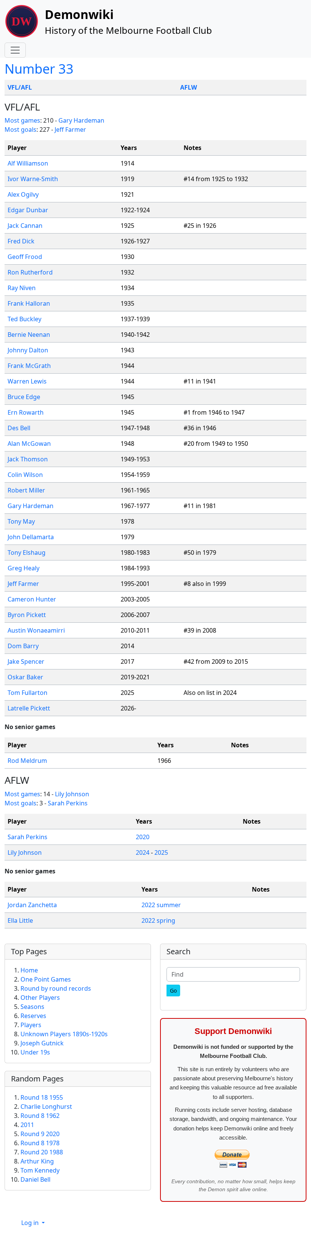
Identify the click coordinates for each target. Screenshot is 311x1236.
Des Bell (19, 428)
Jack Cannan (25, 225)
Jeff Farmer (70, 129)
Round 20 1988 (41, 1152)
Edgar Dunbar (28, 210)
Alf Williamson (28, 163)
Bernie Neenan (29, 334)
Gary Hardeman (81, 120)
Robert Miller (26, 490)
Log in (30, 1223)
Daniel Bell (35, 1179)
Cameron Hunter (32, 599)
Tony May (21, 521)
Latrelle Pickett (29, 708)
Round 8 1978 (40, 1143)
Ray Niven (22, 288)
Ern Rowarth (26, 412)
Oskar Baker (25, 677)
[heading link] (45, 107)
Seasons (32, 1006)
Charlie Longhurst (46, 1106)
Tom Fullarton (27, 692)
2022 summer (161, 905)
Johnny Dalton (28, 350)
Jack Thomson (28, 459)
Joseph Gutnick (42, 1043)
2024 (142, 852)
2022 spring (158, 920)
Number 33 (39, 68)
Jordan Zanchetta (32, 905)
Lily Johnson (72, 794)
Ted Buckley (24, 319)
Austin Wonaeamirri (36, 630)
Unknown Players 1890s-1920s (64, 1034)
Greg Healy (23, 568)
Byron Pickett (27, 615)
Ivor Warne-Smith (33, 179)
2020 (142, 837)
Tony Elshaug (27, 552)
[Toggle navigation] (15, 50)
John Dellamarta (31, 537)
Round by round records (55, 988)
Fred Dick (21, 241)
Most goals (20, 129)
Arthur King (37, 1161)
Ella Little (20, 920)
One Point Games (45, 979)
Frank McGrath (29, 365)
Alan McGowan (29, 443)
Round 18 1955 (41, 1097)
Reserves (33, 1016)
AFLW (188, 87)
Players (30, 1025)
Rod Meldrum (27, 760)
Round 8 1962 (40, 1115)
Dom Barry (23, 646)
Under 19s (35, 1052)
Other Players (40, 997)
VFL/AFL (20, 87)
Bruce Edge (24, 397)
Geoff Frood (25, 257)
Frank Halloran (29, 303)
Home (29, 970)
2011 (27, 1125)
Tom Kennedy (40, 1170)
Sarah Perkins (68, 803)
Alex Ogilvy (23, 194)
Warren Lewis (27, 381)
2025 (161, 852)
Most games (22, 120)
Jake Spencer (26, 661)
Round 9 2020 (40, 1134)
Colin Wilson (25, 474)
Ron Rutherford (30, 272)
